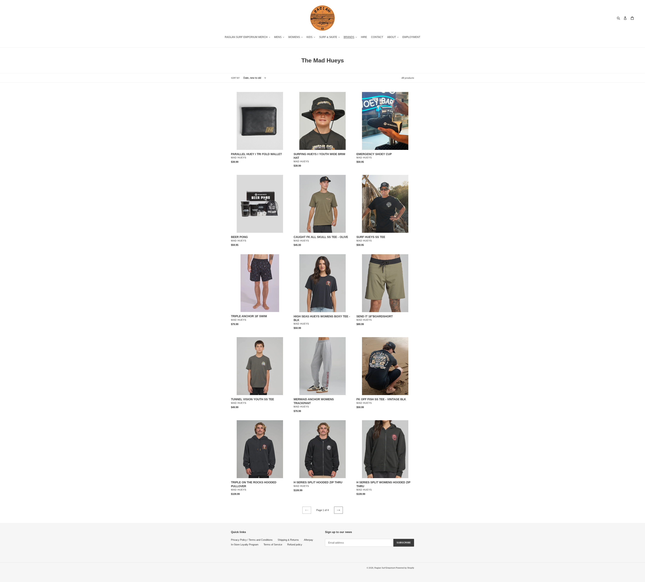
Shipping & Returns (288, 539)
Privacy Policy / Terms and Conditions (252, 539)
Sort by (235, 78)
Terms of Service (273, 544)
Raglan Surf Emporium (385, 568)
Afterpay (308, 539)
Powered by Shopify (405, 568)
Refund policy (294, 544)
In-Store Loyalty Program (245, 544)
